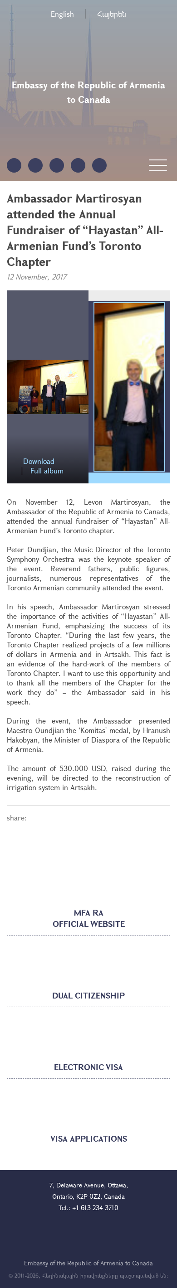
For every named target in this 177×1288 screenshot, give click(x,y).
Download (38, 461)
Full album (47, 471)
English (62, 14)
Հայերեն (111, 14)
